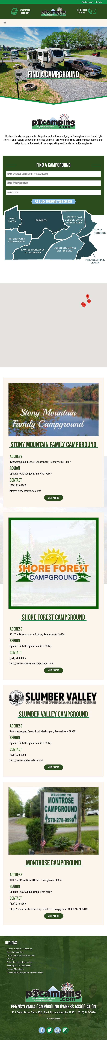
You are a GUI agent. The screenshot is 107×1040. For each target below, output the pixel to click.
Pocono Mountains (15, 968)
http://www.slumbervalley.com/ (26, 760)
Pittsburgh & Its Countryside (19, 965)
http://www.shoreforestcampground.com (32, 663)
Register (99, 2)
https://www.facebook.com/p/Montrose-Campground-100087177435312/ (49, 909)
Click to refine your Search (55, 201)
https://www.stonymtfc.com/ (25, 491)
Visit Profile (53, 497)
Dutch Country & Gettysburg (19, 948)
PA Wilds (10, 958)
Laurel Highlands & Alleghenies (21, 955)
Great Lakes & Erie (15, 951)
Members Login (87, 2)
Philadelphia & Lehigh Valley (19, 962)
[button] (84, 305)
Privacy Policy (53, 1018)
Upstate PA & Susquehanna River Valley (25, 972)
